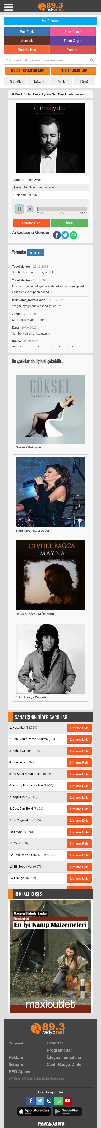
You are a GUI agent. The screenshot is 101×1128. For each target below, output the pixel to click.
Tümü (84, 81)
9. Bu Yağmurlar (25, 820)
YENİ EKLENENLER (73, 70)
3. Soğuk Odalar (25, 750)
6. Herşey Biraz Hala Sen (31, 785)
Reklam (16, 1057)
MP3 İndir (27, 1078)
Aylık (61, 81)
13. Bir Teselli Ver (26, 866)
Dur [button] (30, 208)
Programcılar (59, 1050)
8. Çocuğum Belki (26, 808)
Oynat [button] (19, 209)
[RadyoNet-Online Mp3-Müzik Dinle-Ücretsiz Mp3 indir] (50, 6)
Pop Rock (27, 32)
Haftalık (38, 81)
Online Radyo (42, 1078)
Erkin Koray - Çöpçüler (32, 697)
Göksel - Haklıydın (28, 447)
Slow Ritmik (72, 32)
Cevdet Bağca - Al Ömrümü (35, 614)
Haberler (55, 1043)
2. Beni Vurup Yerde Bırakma (34, 739)
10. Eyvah (21, 832)
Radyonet (16, 1043)
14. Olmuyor (22, 878)
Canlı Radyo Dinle (64, 1064)
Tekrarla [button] (62, 213)
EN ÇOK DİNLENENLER (27, 70)
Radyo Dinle (57, 1078)
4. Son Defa (22, 762)
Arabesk (27, 41)
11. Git (18, 843)
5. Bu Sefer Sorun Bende (31, 774)
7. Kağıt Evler (23, 797)
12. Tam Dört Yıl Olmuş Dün (32, 855)
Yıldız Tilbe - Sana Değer (32, 530)
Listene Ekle (31, 223)
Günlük (15, 81)
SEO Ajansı (19, 1071)
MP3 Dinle (15, 1078)
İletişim (16, 1064)
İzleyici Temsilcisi (64, 1057)
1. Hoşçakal (23, 727)
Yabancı (73, 49)
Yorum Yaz (36, 252)
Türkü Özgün (73, 41)
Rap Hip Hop (27, 49)
